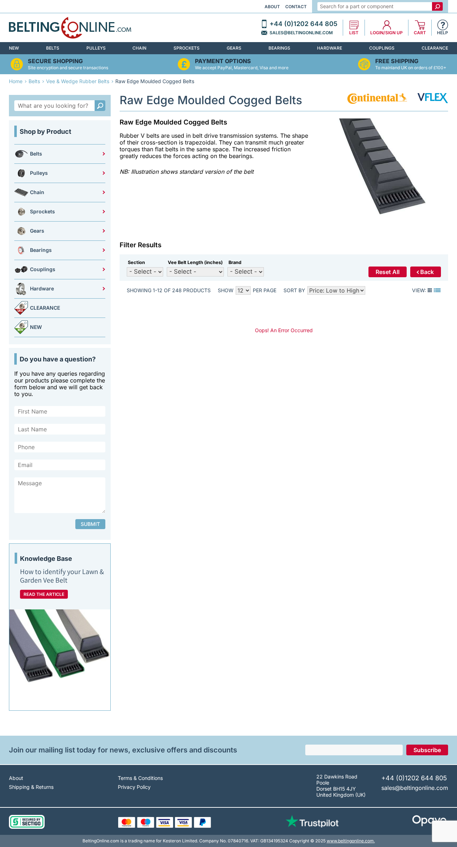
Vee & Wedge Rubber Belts (77, 81)
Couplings (382, 48)
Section (136, 262)
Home (15, 81)
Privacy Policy (134, 787)
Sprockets (187, 48)
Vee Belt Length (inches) (195, 262)
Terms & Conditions (140, 778)
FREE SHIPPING (396, 61)
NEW (14, 48)
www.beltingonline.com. (351, 840)
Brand (234, 262)
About (272, 6)
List (353, 32)
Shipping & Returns (31, 787)
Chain (139, 48)
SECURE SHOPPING (55, 61)
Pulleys (96, 48)
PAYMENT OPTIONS (223, 61)
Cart (420, 32)
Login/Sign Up (386, 32)
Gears (234, 48)
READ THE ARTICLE (44, 594)
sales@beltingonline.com (301, 32)
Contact (296, 6)
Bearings (279, 48)
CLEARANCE (435, 48)
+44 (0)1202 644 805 (303, 23)
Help (442, 32)
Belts (52, 48)
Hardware (329, 48)
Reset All (388, 271)
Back (427, 271)
